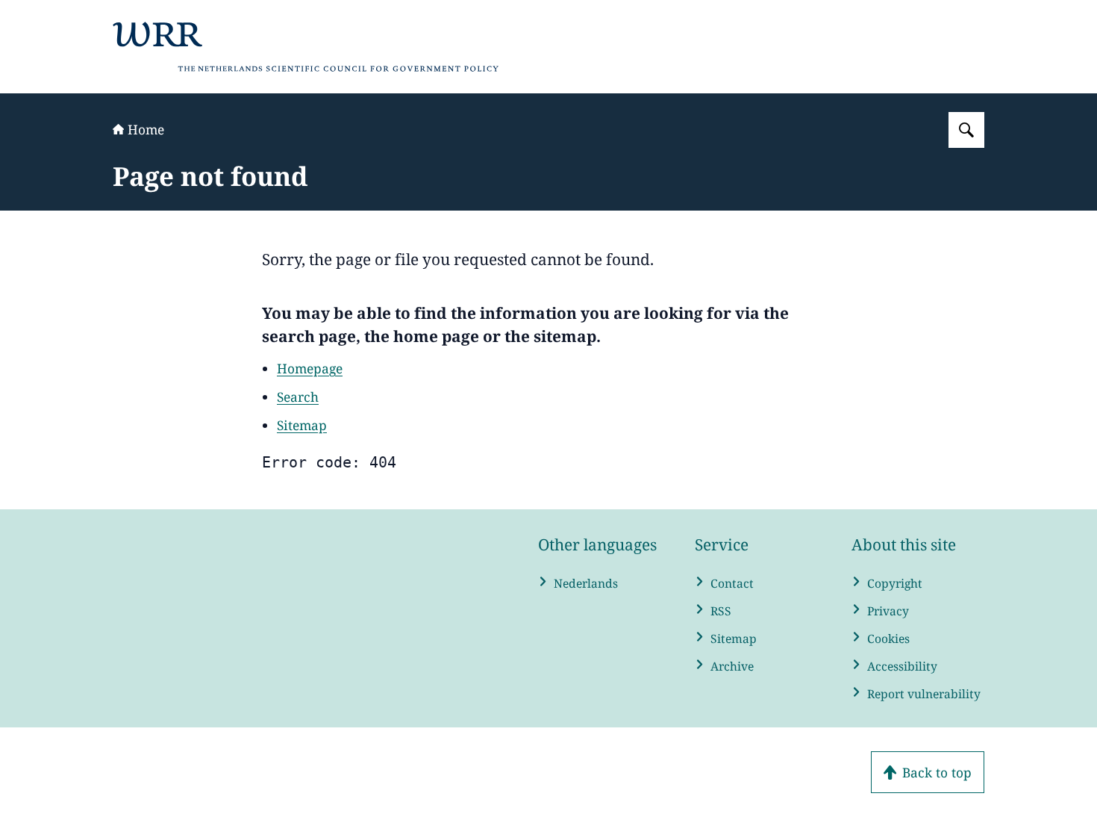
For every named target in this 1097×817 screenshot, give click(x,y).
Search (298, 397)
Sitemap (302, 425)
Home (146, 129)
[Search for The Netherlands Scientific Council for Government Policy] (966, 130)
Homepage (310, 368)
